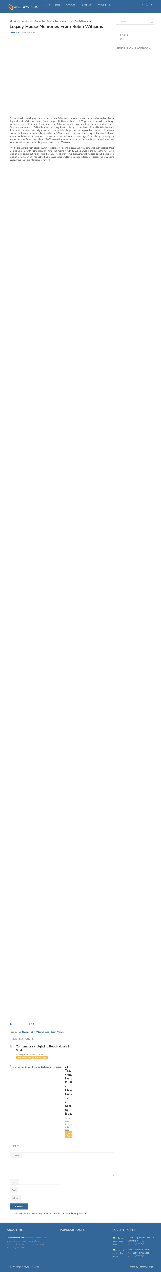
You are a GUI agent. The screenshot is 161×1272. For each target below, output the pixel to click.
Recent (123, 39)
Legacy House (21, 1032)
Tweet (13, 1024)
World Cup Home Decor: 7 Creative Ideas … (141, 1239)
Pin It (31, 1024)
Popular (123, 35)
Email (14, 1190)
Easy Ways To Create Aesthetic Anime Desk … (140, 1251)
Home (47, 5)
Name (14, 1182)
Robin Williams (58, 1032)
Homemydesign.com (15, 1238)
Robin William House (39, 1032)
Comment (16, 1155)
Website (15, 1198)
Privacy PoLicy (104, 5)
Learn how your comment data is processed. (66, 1213)
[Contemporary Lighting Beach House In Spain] (11, 1046)
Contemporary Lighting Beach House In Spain (43, 1048)
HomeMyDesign (146, 1266)
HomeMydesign (14, 1266)
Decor (57, 5)
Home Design (86, 5)
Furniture (70, 5)
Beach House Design (26, 1057)
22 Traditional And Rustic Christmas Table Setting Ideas (68, 1090)
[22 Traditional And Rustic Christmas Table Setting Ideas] (35, 1081)
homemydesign (16, 32)
